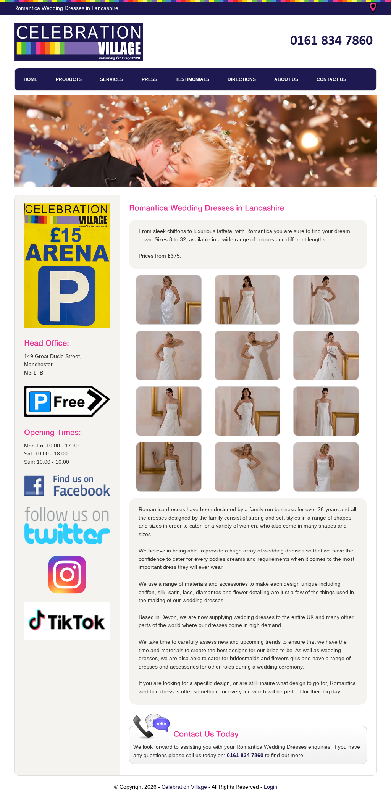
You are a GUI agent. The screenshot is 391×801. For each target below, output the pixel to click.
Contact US (331, 79)
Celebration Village (184, 787)
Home (30, 79)
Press (149, 79)
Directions (242, 79)
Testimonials (192, 79)
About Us (286, 79)
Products (69, 79)
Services (111, 79)
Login (270, 787)
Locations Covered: (373, 8)
